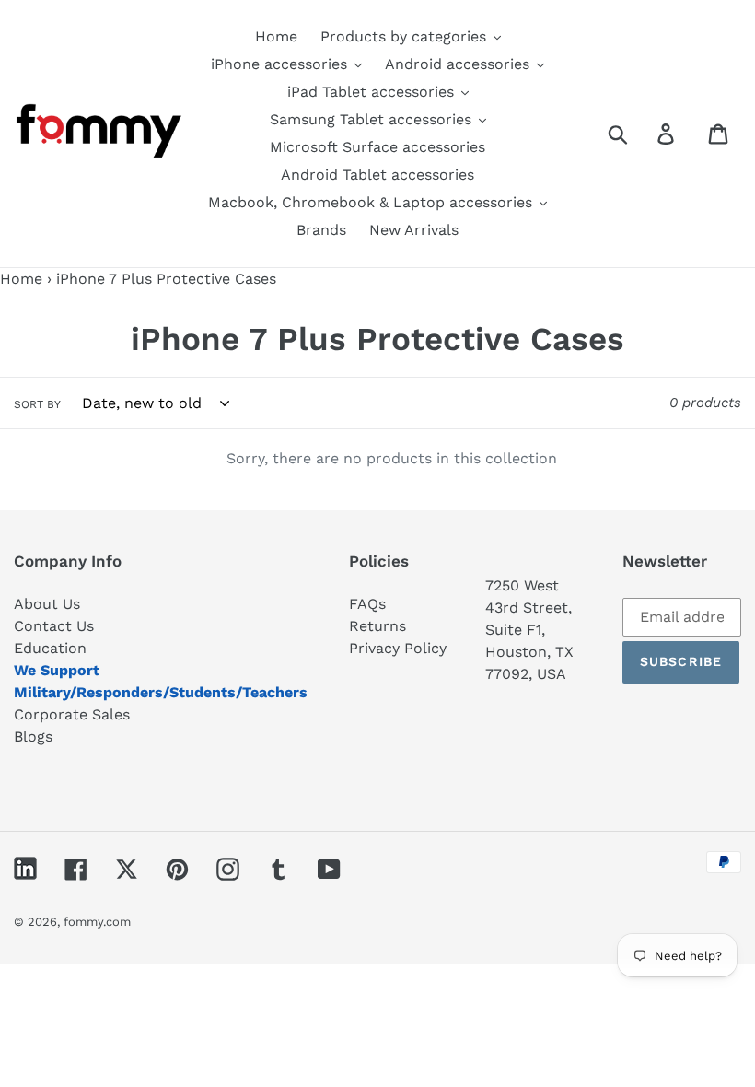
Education (50, 648)
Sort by (37, 404)
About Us (47, 604)
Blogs (33, 736)
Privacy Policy (398, 648)
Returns (377, 626)
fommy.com (97, 922)
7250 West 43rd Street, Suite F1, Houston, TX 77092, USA (529, 630)
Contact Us (54, 626)
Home (21, 278)
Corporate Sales (72, 714)
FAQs (367, 604)
